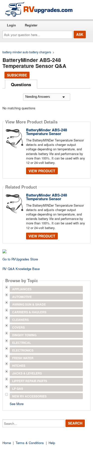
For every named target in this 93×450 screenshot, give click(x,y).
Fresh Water (22, 358)
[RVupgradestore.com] (38, 9)
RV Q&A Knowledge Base (21, 268)
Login (11, 25)
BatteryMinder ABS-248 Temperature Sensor (46, 131)
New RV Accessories (29, 396)
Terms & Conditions (30, 442)
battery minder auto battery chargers (26, 52)
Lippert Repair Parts (29, 381)
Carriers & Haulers (29, 312)
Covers (18, 327)
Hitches (18, 365)
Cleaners (20, 319)
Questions (21, 84)
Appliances (21, 289)
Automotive (22, 296)
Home (6, 442)
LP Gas (17, 388)
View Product (42, 170)
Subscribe (17, 75)
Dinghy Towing (24, 335)
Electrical (21, 342)
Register (31, 25)
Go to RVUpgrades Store (20, 259)
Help (52, 442)
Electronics (22, 350)
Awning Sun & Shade (29, 304)
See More (17, 403)
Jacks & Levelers (27, 373)
